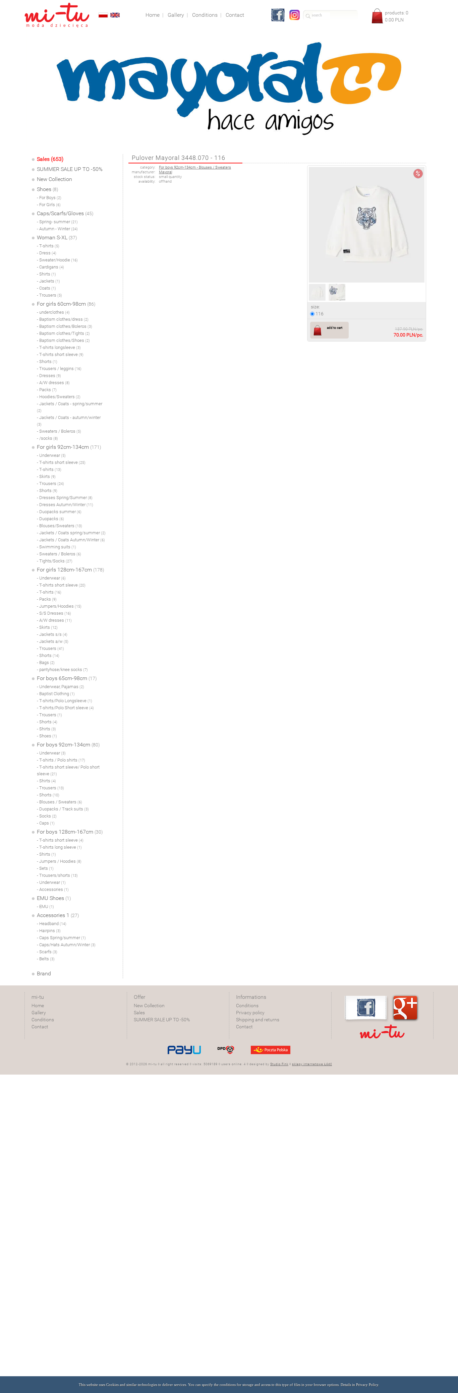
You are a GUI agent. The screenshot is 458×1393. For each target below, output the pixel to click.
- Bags (46, 662)
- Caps (46, 823)
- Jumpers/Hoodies (59, 606)
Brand (44, 973)
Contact (40, 1026)
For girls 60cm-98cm (66, 304)
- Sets (45, 868)
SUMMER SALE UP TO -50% (70, 169)
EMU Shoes (54, 898)
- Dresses (49, 375)
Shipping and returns (257, 1019)
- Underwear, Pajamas (60, 686)
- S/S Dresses (54, 613)
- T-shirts (48, 245)
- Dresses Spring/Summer (65, 497)
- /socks (47, 438)
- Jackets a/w (52, 641)
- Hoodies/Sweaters (58, 396)
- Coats (46, 288)
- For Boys (49, 197)
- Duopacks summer (59, 511)
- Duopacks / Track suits (63, 808)
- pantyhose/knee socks (62, 669)
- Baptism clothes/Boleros (64, 326)
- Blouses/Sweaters (59, 525)
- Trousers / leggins (59, 368)
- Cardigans (50, 266)
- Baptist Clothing (56, 693)
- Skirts (46, 476)
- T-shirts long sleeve (59, 847)
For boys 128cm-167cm (70, 832)
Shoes (47, 189)
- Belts (46, 958)
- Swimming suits (56, 546)
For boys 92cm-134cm (68, 744)
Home (38, 1005)
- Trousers (49, 295)
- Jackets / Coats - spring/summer (69, 407)
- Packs (47, 389)
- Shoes (47, 735)
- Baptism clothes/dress (63, 319)
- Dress (46, 252)
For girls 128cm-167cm (70, 569)
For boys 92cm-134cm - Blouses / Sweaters (195, 167)
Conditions (43, 1019)
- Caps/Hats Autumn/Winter (66, 944)
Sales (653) (50, 159)
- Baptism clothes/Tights (63, 333)
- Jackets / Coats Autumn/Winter (71, 539)
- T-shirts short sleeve (60, 354)
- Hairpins (49, 930)
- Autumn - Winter (57, 228)
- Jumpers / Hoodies (59, 861)
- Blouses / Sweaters (59, 801)
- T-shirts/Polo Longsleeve (64, 700)
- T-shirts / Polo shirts (61, 760)
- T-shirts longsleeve (59, 347)
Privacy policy (250, 1012)
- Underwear (51, 455)
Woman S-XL (57, 237)
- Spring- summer (57, 221)
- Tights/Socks (54, 560)
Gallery (39, 1012)
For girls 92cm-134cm (69, 447)
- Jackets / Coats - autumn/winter (69, 421)
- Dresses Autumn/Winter (65, 504)
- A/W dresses (53, 382)
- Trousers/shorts (57, 875)
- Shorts (47, 361)
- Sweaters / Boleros (59, 431)
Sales (139, 1012)
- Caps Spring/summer (61, 937)
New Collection (54, 179)
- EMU (45, 906)
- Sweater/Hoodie (57, 259)
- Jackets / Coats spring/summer (71, 532)
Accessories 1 (58, 915)
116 (319, 313)
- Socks (47, 816)
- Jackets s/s (52, 634)
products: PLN (396, 16)
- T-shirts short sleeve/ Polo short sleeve (68, 770)
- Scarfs (47, 951)
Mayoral (165, 172)
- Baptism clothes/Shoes (63, 340)
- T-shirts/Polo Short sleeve (65, 707)
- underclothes (53, 312)
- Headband (51, 923)
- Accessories (53, 889)
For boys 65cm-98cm (67, 678)
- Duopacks (50, 518)
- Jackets (48, 281)
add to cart (334, 327)
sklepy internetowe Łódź (312, 1064)
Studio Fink (279, 1064)
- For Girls (49, 204)
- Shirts (46, 274)
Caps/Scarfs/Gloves (65, 213)
